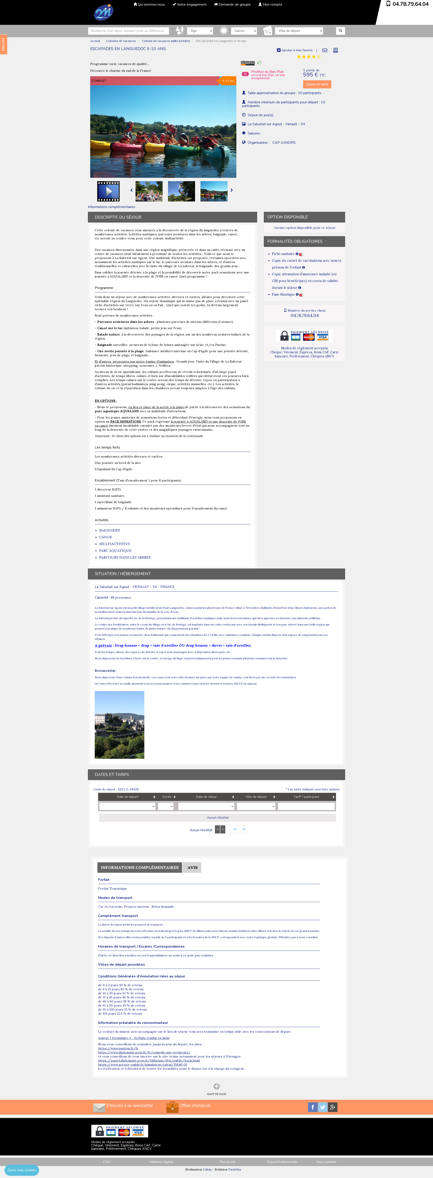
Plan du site (227, 1162)
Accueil (95, 41)
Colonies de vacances (121, 41)
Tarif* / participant (306, 797)
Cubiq (207, 1169)
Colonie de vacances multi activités (165, 41)
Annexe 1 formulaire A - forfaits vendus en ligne (134, 1038)
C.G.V (106, 1162)
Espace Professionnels (282, 1162)
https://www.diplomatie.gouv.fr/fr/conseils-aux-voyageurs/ (144, 1052)
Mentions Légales (161, 1162)
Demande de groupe (234, 4)
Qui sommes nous (151, 4)
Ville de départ (256, 797)
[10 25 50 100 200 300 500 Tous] (235, 829)
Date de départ (127, 797)
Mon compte (272, 4)
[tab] (309, 57)
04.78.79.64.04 (411, 4)
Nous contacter (326, 1162)
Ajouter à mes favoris (297, 50)
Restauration (105, 670)
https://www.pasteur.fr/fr (118, 1048)
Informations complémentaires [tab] (111, 206)
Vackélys (234, 1169)
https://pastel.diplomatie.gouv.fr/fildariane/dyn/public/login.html (149, 1060)
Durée (167, 797)
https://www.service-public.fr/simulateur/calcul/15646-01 (142, 1064)
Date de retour (206, 797)
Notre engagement (191, 4)
